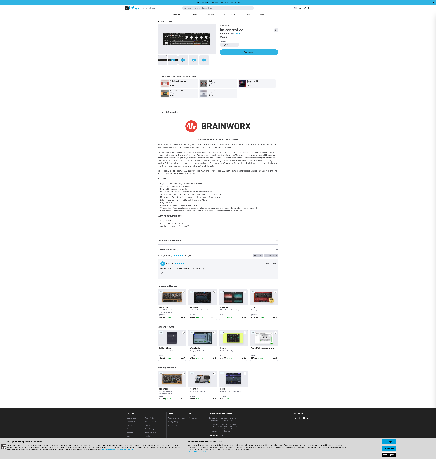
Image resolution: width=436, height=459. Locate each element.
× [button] (433, 2)
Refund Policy (173, 425)
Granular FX (224, 391)
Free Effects (149, 418)
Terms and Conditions (176, 418)
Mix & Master (194, 391)
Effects (129, 425)
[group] (172, 304)
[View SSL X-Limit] (202, 297)
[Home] (158, 22)
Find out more (214, 435)
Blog (128, 436)
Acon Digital (231, 351)
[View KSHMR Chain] (172, 338)
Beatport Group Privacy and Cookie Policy (117, 450)
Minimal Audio (236, 391)
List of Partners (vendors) (197, 452)
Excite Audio (170, 351)
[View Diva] (264, 297)
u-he (258, 310)
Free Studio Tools (151, 421)
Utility (162, 22)
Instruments (131, 418)
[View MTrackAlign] (202, 338)
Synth (253, 310)
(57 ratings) (237, 33)
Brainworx (224, 25)
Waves (203, 391)
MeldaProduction (202, 351)
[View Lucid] (233, 379)
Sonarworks (262, 351)
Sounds (129, 429)
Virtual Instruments (166, 310)
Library (152, 8)
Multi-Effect (224, 310)
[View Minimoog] (172, 297)
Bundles (130, 432)
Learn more (235, 2)
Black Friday (149, 429)
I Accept (389, 442)
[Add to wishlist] (276, 30)
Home (144, 8)
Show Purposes (388, 455)
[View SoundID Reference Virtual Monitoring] (264, 338)
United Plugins (236, 310)
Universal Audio (166, 312)
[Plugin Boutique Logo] (132, 8)
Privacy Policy (173, 421)
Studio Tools (131, 421)
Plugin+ (148, 436)
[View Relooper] (233, 297)
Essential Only (388, 448)
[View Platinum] (202, 379)
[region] (218, 448)
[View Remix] (233, 338)
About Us (191, 421)
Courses (148, 425)
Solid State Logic (202, 310)
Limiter (192, 310)
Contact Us (192, 418)
